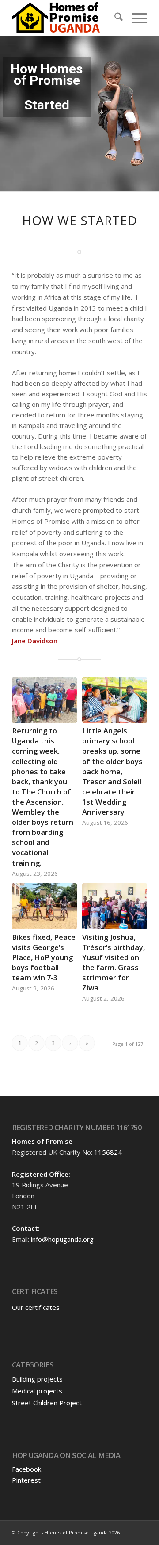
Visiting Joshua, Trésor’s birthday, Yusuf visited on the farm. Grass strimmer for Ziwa (113, 962)
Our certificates (36, 1307)
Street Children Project (47, 1402)
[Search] (114, 18)
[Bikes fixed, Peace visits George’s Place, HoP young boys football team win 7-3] (44, 906)
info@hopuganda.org (62, 1239)
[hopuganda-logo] (66, 18)
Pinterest (26, 1480)
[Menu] (135, 18)
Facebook (26, 1469)
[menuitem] (114, 18)
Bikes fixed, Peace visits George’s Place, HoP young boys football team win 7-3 (44, 957)
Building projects (37, 1379)
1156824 (108, 1152)
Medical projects (37, 1390)
